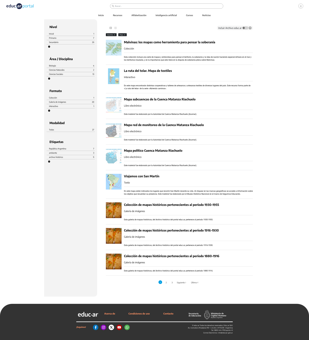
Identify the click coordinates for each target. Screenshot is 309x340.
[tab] (110, 28)
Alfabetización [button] (138, 15)
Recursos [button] (117, 15)
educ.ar (196, 325)
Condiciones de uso (139, 313)
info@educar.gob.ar (225, 333)
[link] (300, 6)
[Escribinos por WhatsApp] (127, 327)
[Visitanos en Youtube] (119, 327)
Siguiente (181, 282)
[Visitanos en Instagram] (103, 327)
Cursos (189, 15)
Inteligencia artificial (166, 15)
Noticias (206, 15)
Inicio (101, 15)
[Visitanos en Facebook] (95, 327)
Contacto (168, 313)
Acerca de (109, 313)
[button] (49, 46)
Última (195, 282)
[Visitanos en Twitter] (111, 327)
